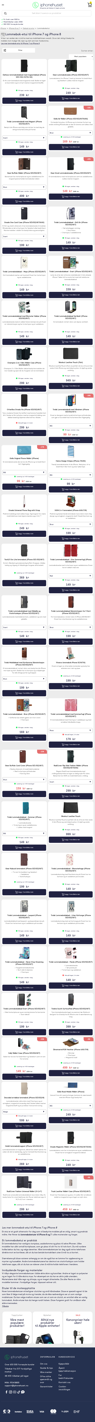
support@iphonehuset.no (16, 1386)
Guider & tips (46, 1368)
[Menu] (5, 5)
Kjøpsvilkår (64, 1364)
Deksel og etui (28, 28)
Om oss (43, 1364)
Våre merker (46, 1372)
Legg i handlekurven (25, 100)
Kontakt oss (65, 1383)
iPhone (3, 28)
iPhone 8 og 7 (14, 28)
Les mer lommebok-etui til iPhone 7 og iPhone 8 (20, 44)
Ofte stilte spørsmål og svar (46, 1380)
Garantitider (46, 1387)
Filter (20, 50)
